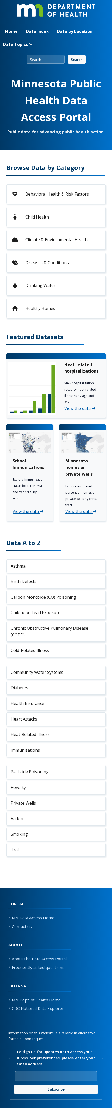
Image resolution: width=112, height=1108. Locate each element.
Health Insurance (27, 703)
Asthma (18, 566)
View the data (78, 408)
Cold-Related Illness (30, 650)
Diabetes (19, 688)
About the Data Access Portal (39, 958)
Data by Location (74, 31)
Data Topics (16, 44)
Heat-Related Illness (30, 734)
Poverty (18, 787)
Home (11, 31)
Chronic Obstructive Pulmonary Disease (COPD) (49, 631)
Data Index (37, 31)
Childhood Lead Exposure (35, 612)
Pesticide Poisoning (30, 772)
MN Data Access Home (33, 917)
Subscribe (73, 1089)
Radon (17, 818)
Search (77, 59)
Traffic (17, 849)
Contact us (22, 926)
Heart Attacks (24, 719)
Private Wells (23, 803)
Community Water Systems (37, 672)
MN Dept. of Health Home (36, 1000)
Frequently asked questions (38, 967)
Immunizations (25, 750)
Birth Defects (23, 581)
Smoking (19, 834)
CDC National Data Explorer (38, 1008)
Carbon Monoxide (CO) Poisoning (43, 597)
